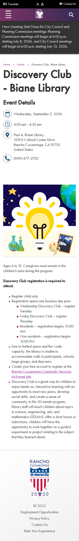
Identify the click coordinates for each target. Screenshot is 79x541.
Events (20, 64)
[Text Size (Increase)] (42, 4)
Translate (13, 4)
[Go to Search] (71, 14)
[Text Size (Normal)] (38, 4)
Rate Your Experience (39, 530)
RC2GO (39, 505)
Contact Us (69, 3)
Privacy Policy (39, 518)
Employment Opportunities (39, 512)
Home (6, 64)
